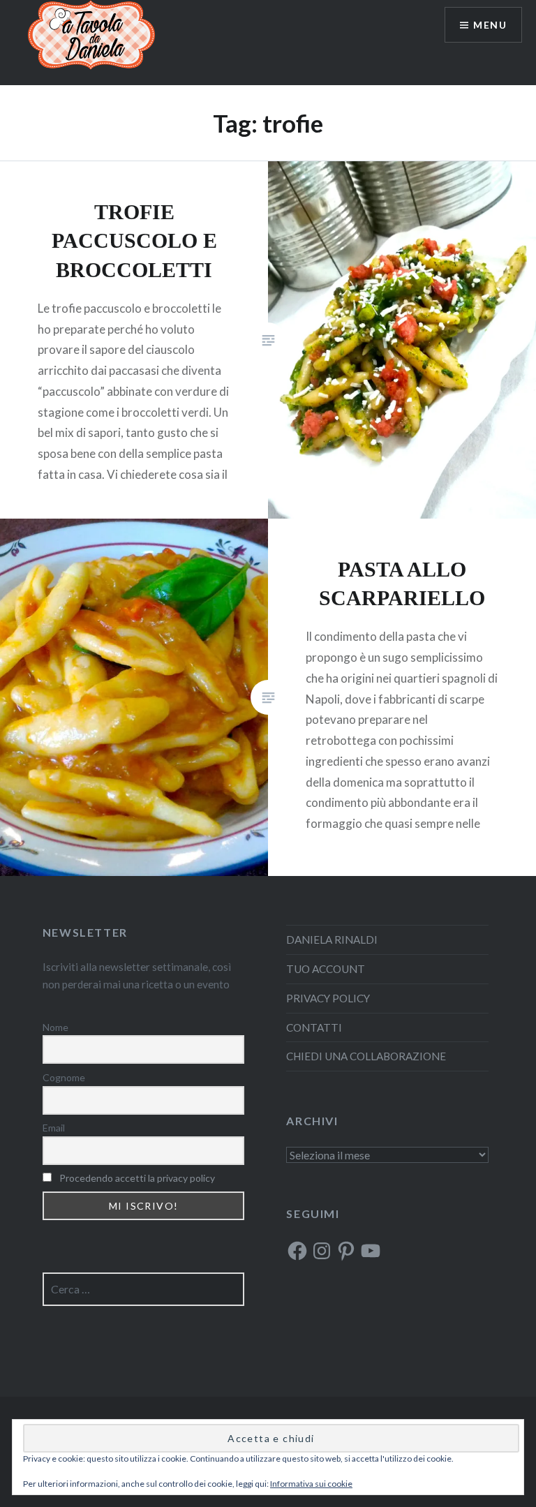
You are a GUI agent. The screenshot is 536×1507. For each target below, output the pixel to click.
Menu (490, 25)
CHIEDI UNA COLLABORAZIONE (366, 1056)
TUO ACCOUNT (325, 969)
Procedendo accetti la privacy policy (137, 1178)
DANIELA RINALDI (332, 939)
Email (54, 1128)
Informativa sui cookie (311, 1483)
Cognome (64, 1077)
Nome (55, 1027)
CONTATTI (314, 1027)
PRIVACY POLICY (328, 998)
